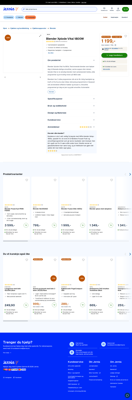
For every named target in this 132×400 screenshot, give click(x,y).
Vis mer (51, 92)
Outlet (105, 17)
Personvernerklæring (95, 380)
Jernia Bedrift (93, 376)
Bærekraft (113, 369)
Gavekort (125, 17)
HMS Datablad (72, 384)
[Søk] (24, 9)
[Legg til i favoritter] (125, 36)
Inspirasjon (114, 17)
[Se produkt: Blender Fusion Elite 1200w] (73, 208)
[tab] (11, 77)
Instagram (8, 377)
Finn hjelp (6, 352)
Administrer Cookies (116, 383)
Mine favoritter (93, 373)
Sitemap (112, 376)
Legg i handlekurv (116, 55)
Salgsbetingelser (73, 380)
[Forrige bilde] (5, 77)
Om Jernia (113, 366)
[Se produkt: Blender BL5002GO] (44, 208)
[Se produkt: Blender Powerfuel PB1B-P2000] (16, 208)
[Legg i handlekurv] (26, 225)
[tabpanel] (23, 53)
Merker (20, 17)
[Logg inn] (118, 9)
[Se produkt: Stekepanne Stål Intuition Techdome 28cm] (101, 287)
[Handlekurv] (125, 9)
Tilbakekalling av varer (75, 387)
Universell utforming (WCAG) (77, 391)
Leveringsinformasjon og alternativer (75, 377)
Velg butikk (106, 69)
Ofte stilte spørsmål (74, 366)
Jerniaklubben (93, 366)
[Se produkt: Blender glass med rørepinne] (101, 208)
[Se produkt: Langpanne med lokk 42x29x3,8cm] (16, 287)
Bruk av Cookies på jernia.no (119, 380)
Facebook (18, 377)
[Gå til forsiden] (11, 9)
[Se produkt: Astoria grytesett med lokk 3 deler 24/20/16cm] (44, 287)
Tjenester (113, 386)
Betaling (70, 369)
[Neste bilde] (40, 77)
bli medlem (115, 48)
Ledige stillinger (115, 373)
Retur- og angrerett (74, 373)
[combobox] (61, 9)
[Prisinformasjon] (115, 45)
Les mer (83, 2)
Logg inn (106, 48)
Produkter (9, 17)
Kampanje (31, 17)
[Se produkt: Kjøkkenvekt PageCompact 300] (73, 287)
